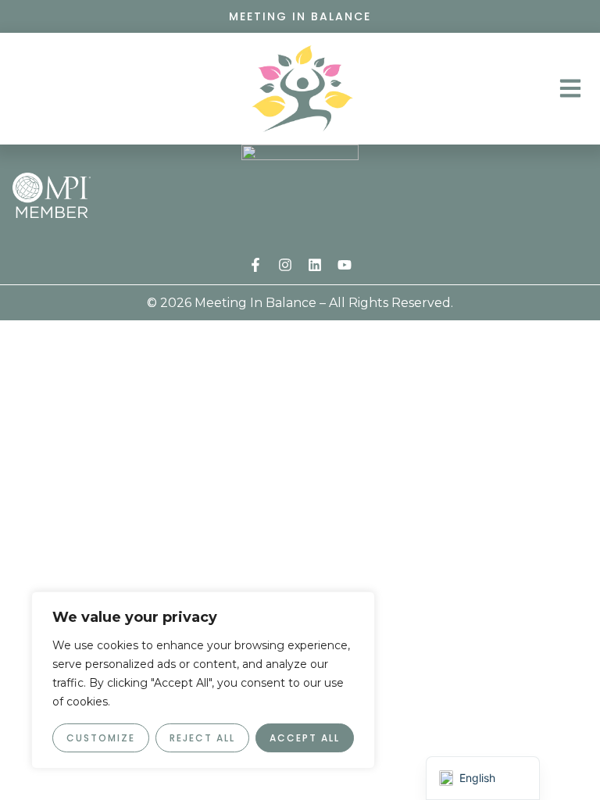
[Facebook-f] (255, 265)
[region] (203, 680)
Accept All (305, 738)
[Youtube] (345, 265)
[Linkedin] (315, 265)
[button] (570, 88)
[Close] (358, 604)
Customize (100, 738)
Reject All (202, 738)
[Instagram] (285, 265)
